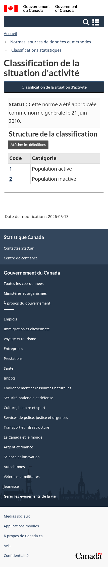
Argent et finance (18, 447)
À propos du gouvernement (27, 303)
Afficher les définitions (28, 144)
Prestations (13, 358)
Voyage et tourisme (20, 338)
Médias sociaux (17, 516)
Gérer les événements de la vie (30, 496)
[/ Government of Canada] (40, 9)
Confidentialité (16, 555)
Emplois (10, 319)
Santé (8, 368)
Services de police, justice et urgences (36, 417)
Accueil (10, 33)
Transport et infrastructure (26, 427)
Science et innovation (22, 456)
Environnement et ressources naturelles (37, 388)
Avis (7, 545)
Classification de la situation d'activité (54, 87)
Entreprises (13, 348)
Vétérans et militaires (22, 476)
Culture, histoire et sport (24, 407)
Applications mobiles (21, 526)
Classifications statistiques (36, 50)
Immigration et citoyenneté (27, 329)
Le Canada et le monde (23, 437)
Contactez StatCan (19, 248)
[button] (54, 22)
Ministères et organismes (25, 293)
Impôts (10, 378)
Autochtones (14, 466)
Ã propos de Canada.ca (23, 535)
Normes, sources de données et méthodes (50, 42)
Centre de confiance (21, 258)
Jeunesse (11, 486)
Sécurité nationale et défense (28, 397)
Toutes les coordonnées (24, 283)
